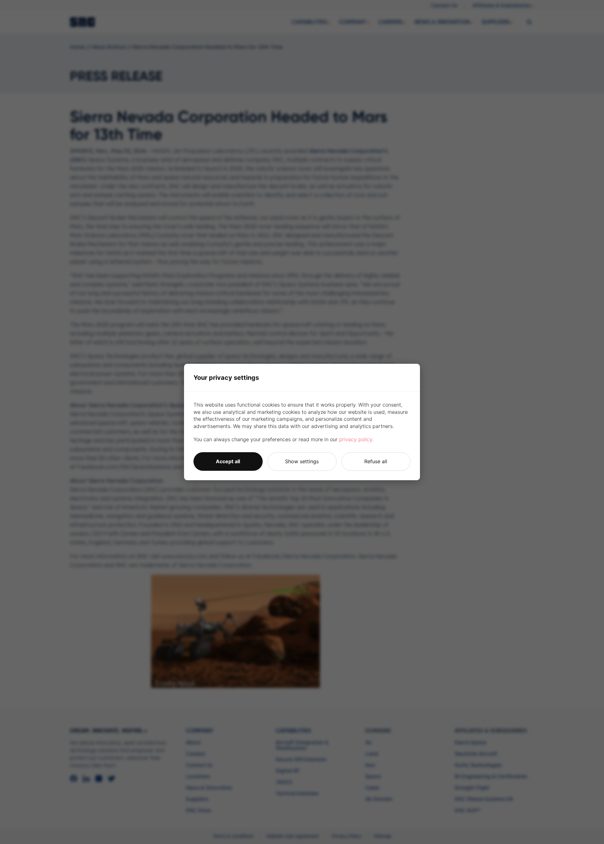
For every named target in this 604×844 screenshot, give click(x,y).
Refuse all (375, 461)
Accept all (228, 461)
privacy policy (355, 439)
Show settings (302, 461)
